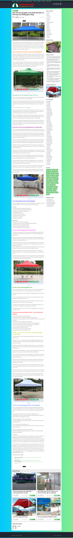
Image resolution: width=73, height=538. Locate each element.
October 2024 (49, 128)
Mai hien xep (55, 181)
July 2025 (48, 117)
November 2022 (49, 149)
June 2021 (48, 163)
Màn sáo (35, 1)
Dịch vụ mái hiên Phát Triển (27, 1)
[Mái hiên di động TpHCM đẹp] (24, 507)
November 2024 (49, 126)
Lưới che (48, 23)
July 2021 (48, 161)
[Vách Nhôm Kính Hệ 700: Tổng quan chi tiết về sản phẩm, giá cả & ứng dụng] (49, 481)
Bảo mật (21, 1)
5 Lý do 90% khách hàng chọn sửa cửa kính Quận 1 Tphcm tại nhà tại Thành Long (53, 65)
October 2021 (49, 159)
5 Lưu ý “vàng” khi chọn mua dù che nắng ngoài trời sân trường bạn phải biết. (54, 81)
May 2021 (48, 164)
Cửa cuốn (48, 18)
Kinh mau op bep (55, 177)
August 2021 (49, 160)
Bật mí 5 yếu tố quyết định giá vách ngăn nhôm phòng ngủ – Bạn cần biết (53, 74)
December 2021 (49, 156)
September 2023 (49, 143)
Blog (14, 10)
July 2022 (48, 152)
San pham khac (52, 184)
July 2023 (48, 145)
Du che (57, 175)
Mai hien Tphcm (49, 181)
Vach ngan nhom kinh (50, 192)
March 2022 (49, 155)
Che (57, 169)
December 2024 (49, 125)
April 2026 (48, 106)
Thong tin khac (49, 190)
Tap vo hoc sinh (49, 188)
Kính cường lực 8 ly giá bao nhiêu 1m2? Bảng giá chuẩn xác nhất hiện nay (53, 60)
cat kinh (53, 169)
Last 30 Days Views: (50, 203)
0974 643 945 (25, 451)
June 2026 (48, 104)
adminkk (17, 16)
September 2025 (49, 114)
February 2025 (49, 122)
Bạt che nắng (49, 169)
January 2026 (49, 110)
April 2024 (48, 133)
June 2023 (48, 147)
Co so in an (48, 171)
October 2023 (49, 141)
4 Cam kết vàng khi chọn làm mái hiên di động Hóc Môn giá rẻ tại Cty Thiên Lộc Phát (53, 69)
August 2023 (49, 144)
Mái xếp (48, 27)
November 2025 (49, 113)
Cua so (48, 175)
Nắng (47, 184)
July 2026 (48, 102)
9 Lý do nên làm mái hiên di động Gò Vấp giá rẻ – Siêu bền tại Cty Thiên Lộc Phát (53, 57)
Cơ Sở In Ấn (49, 16)
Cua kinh (56, 173)
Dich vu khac (52, 175)
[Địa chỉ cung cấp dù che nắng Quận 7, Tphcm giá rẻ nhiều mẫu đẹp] (24, 481)
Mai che (50, 179)
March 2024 (49, 134)
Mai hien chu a (55, 179)
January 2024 (49, 137)
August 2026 (49, 101)
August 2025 (49, 116)
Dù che (48, 20)
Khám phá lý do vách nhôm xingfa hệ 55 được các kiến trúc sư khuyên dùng (53, 72)
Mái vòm (18, 17)
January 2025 (49, 124)
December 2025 (49, 112)
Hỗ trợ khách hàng (50, 22)
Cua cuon (48, 173)
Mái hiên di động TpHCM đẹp (20, 517)
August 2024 (49, 130)
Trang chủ (13, 1)
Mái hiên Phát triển (19, 535)
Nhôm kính (49, 30)
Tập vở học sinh (49, 34)
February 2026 (49, 109)
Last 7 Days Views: (50, 202)
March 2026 (49, 108)
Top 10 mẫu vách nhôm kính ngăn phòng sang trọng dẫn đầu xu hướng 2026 (54, 79)
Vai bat (56, 192)
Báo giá (43, 1)
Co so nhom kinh (54, 171)
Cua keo (52, 173)
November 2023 (49, 140)
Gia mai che (49, 177)
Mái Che (48, 24)
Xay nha (48, 194)
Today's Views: (49, 199)
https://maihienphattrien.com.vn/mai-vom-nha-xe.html (30, 460)
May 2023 (48, 148)
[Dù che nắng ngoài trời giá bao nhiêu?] (49, 507)
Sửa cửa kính (49, 32)
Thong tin (55, 188)
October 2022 (49, 151)
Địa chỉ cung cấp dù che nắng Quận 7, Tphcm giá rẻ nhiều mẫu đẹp (22, 492)
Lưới (47, 179)
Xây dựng (38, 1)
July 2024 (48, 132)
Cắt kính (48, 15)
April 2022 (48, 153)
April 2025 (48, 120)
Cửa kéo (48, 19)
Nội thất (48, 31)
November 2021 (49, 157)
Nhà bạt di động (24, 107)
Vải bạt (23, 17)
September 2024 (49, 129)
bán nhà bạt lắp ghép (33, 46)
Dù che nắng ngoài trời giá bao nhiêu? (47, 517)
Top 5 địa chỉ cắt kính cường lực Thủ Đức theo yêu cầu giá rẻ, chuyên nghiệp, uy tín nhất (54, 62)
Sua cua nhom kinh (50, 186)
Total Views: (49, 204)
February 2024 (49, 136)
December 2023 (49, 139)
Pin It (31, 20)
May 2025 (48, 118)
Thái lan (54, 190)
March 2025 (49, 121)
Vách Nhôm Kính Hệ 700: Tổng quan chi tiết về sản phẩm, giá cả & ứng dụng (48, 492)
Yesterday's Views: (50, 200)
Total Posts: (49, 206)
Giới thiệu (17, 1)
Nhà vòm (21, 17)
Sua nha (56, 186)
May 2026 (48, 105)
